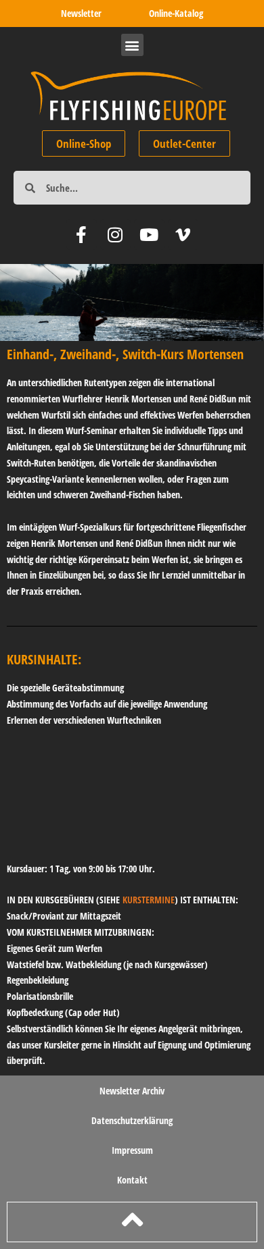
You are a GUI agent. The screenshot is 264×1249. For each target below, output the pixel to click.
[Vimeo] (183, 234)
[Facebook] (81, 234)
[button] (132, 45)
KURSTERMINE (149, 899)
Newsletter (81, 13)
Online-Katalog (176, 13)
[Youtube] (149, 234)
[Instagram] (115, 234)
